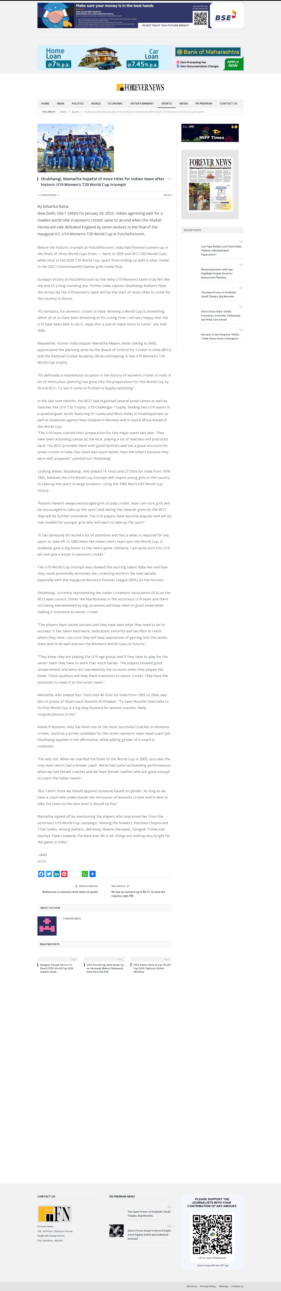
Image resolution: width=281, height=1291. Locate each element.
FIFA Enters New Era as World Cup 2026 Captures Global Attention (152, 968)
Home (45, 103)
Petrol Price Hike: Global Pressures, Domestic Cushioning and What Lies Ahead (220, 315)
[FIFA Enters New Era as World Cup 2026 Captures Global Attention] (151, 957)
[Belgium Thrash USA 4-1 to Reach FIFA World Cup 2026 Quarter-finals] (57, 957)
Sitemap (223, 1286)
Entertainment (142, 103)
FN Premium (204, 103)
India (60, 103)
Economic (115, 103)
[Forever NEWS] (140, 86)
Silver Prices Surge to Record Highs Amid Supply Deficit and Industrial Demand (149, 1234)
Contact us (228, 103)
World (96, 103)
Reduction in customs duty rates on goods (70, 892)
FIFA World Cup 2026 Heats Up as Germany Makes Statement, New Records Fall (105, 968)
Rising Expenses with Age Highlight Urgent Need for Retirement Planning (217, 273)
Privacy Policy (208, 1286)
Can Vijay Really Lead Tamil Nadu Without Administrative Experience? (221, 250)
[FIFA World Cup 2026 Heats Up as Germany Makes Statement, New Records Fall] (104, 957)
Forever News (48, 195)
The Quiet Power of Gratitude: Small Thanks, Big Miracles (218, 294)
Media (183, 103)
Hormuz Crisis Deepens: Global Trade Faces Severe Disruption (220, 336)
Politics (78, 103)
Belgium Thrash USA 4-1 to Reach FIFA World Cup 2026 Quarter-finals (57, 968)
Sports (167, 103)
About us (192, 1286)
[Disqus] (104, 1028)
